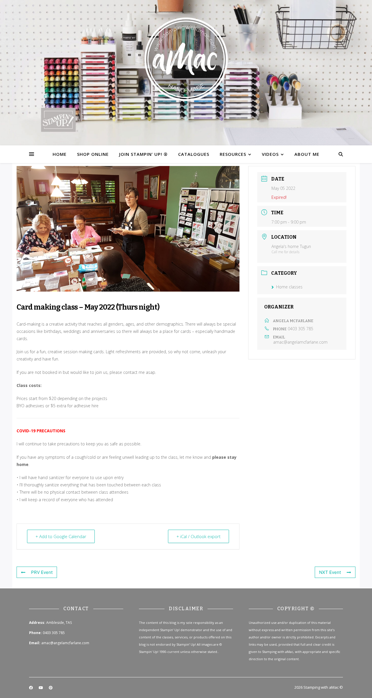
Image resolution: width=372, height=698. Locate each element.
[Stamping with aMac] (186, 72)
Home (60, 154)
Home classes (289, 287)
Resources (233, 154)
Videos (270, 154)
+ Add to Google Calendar (60, 536)
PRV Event (42, 572)
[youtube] (41, 687)
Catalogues (193, 154)
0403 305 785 (300, 328)
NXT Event (330, 572)
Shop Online (93, 154)
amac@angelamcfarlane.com (300, 342)
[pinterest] (51, 687)
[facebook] (31, 687)
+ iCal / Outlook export (198, 536)
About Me (306, 154)
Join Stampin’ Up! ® (143, 154)
